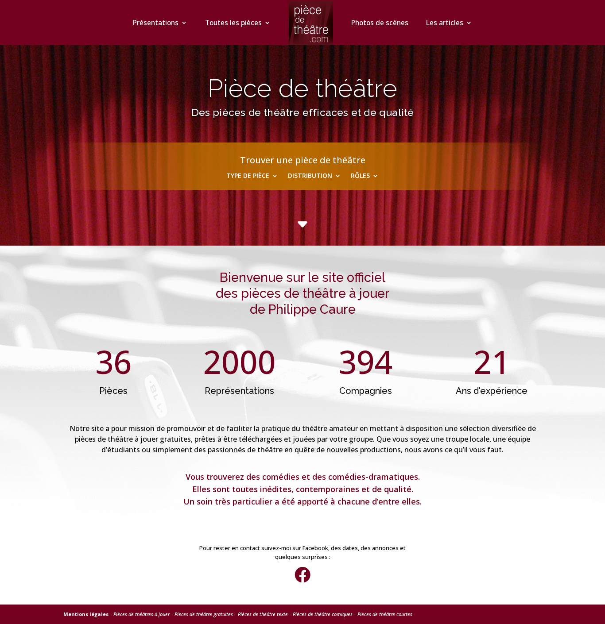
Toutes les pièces (233, 22)
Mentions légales (86, 614)
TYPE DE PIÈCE (247, 176)
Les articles (444, 22)
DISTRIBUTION (310, 176)
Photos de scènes (379, 22)
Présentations (155, 22)
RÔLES (360, 176)
